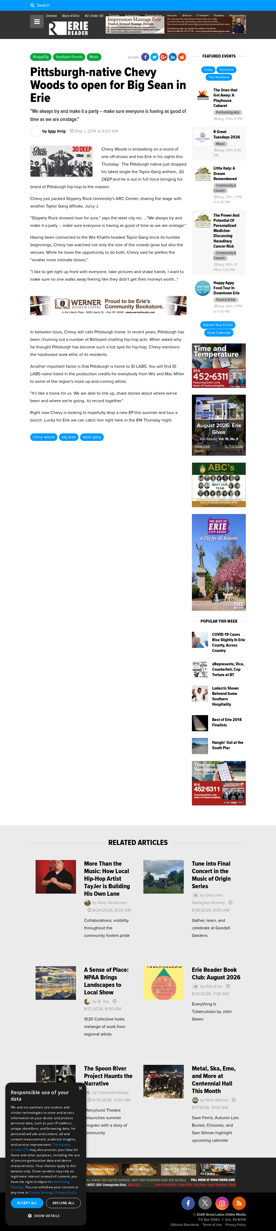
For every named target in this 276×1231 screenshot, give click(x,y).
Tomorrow (226, 70)
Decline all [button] (63, 1203)
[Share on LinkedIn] (173, 57)
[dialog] (45, 1154)
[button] (46, 1216)
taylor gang (92, 437)
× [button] (80, 1088)
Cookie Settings (41, 1192)
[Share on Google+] (164, 57)
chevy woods (44, 437)
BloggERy (41, 57)
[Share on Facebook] (145, 57)
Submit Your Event (218, 325)
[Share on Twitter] (154, 57)
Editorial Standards (185, 1225)
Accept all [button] (27, 1203)
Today (208, 70)
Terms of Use (212, 1225)
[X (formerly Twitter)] (205, 1205)
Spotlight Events (69, 57)
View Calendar (219, 333)
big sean (69, 437)
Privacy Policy (235, 1225)
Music (94, 57)
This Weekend (218, 77)
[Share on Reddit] (182, 57)
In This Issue (234, 446)
